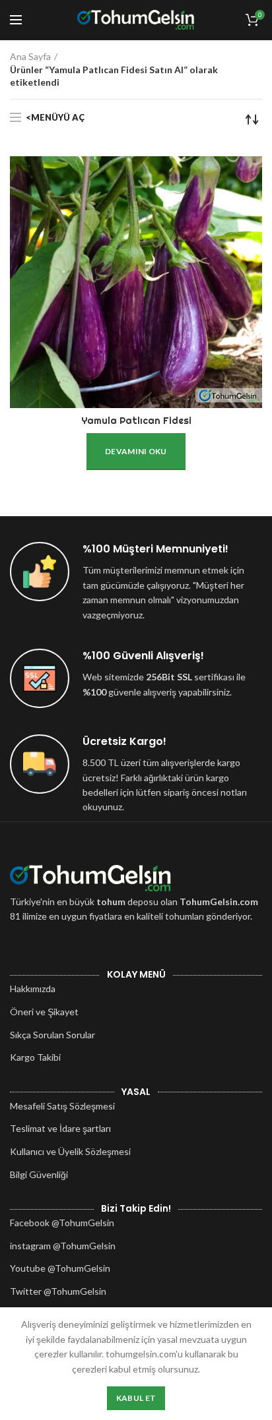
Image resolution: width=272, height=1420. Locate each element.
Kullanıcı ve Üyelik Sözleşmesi (70, 1151)
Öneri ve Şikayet (44, 1011)
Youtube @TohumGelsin (60, 1268)
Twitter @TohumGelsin (58, 1291)
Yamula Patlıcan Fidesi (136, 421)
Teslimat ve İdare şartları (60, 1128)
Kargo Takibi (35, 1057)
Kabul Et (136, 1398)
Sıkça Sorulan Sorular (52, 1034)
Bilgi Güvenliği (39, 1174)
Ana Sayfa (30, 56)
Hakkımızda (32, 988)
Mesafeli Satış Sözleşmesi (62, 1105)
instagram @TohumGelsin (63, 1245)
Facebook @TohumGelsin (62, 1222)
